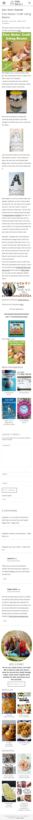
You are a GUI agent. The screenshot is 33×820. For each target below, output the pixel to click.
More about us (15, 684)
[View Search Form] (29, 3)
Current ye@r (7, 496)
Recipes (10, 10)
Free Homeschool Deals (19, 317)
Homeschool (19, 10)
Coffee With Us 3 (23, 300)
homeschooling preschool (12, 215)
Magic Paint (25, 270)
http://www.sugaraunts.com (18, 616)
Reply (5, 579)
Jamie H (6, 21)
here (19, 31)
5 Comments (5, 23)
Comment (7, 446)
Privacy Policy (20, 818)
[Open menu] (4, 3)
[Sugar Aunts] (16, 329)
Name (5, 474)
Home (4, 10)
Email (5, 483)
